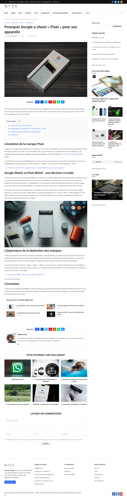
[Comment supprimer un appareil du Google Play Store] (107, 86)
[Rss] (121, 2)
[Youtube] (121, 494)
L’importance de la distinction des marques (25, 132)
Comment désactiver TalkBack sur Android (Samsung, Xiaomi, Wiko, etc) (114, 121)
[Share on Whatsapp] (58, 101)
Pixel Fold (65, 154)
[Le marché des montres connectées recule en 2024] (74, 368)
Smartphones (98, 474)
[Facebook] (112, 2)
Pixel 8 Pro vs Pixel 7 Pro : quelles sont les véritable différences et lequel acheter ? (36, 168)
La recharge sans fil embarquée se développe (106, 42)
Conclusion (14, 135)
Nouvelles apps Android (23, 1)
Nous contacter (69, 468)
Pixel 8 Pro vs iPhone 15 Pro (43, 481)
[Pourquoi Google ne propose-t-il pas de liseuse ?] (107, 190)
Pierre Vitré (13, 36)
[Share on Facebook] (41, 101)
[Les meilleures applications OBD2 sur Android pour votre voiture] (115, 135)
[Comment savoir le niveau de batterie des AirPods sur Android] (99, 135)
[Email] (118, 2)
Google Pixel (12, 1)
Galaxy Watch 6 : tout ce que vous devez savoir (30, 305)
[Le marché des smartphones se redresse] (74, 393)
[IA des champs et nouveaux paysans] (17, 393)
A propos (69, 464)
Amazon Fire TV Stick (35, 1)
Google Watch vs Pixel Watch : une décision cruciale (28, 129)
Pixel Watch (73, 154)
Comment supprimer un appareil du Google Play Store (105, 100)
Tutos (36, 13)
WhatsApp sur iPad (18, 379)
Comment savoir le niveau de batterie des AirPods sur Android (98, 143)
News (6, 13)
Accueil (6, 19)
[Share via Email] (62, 101)
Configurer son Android (41, 471)
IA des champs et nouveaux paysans (17, 404)
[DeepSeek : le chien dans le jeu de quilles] (46, 393)
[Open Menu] (5, 2)
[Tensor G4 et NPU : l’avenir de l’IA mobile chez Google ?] (51, 314)
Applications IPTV (46, 1)
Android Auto (56, 1)
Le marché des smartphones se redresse (74, 404)
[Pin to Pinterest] (50, 101)
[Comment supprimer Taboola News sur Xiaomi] (51, 306)
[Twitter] (115, 2)
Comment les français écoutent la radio (28, 313)
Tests (20, 13)
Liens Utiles (40, 464)
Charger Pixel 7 (39, 484)
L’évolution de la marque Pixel (20, 126)
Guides (13, 13)
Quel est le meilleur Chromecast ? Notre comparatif (26, 274)
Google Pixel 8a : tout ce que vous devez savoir (99, 120)
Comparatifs (45, 13)
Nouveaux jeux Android (42, 477)
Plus (87, 13)
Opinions (28, 13)
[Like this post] (38, 101)
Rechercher (96, 23)
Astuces (96, 468)
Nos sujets (100, 464)
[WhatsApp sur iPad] (17, 368)
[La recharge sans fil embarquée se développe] (46, 368)
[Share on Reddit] (54, 101)
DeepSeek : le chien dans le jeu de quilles (46, 404)
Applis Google (77, 13)
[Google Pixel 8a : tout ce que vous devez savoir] (99, 112)
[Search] (122, 13)
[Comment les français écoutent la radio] (10, 314)
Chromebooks (98, 481)
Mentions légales (69, 474)
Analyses (97, 477)
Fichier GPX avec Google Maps (44, 474)
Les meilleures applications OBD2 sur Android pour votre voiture (114, 144)
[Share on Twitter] (46, 101)
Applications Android (60, 13)
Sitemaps (67, 471)
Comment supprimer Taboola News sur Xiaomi (70, 305)
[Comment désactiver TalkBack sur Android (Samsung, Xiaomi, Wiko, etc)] (115, 112)
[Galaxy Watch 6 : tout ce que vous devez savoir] (10, 306)
